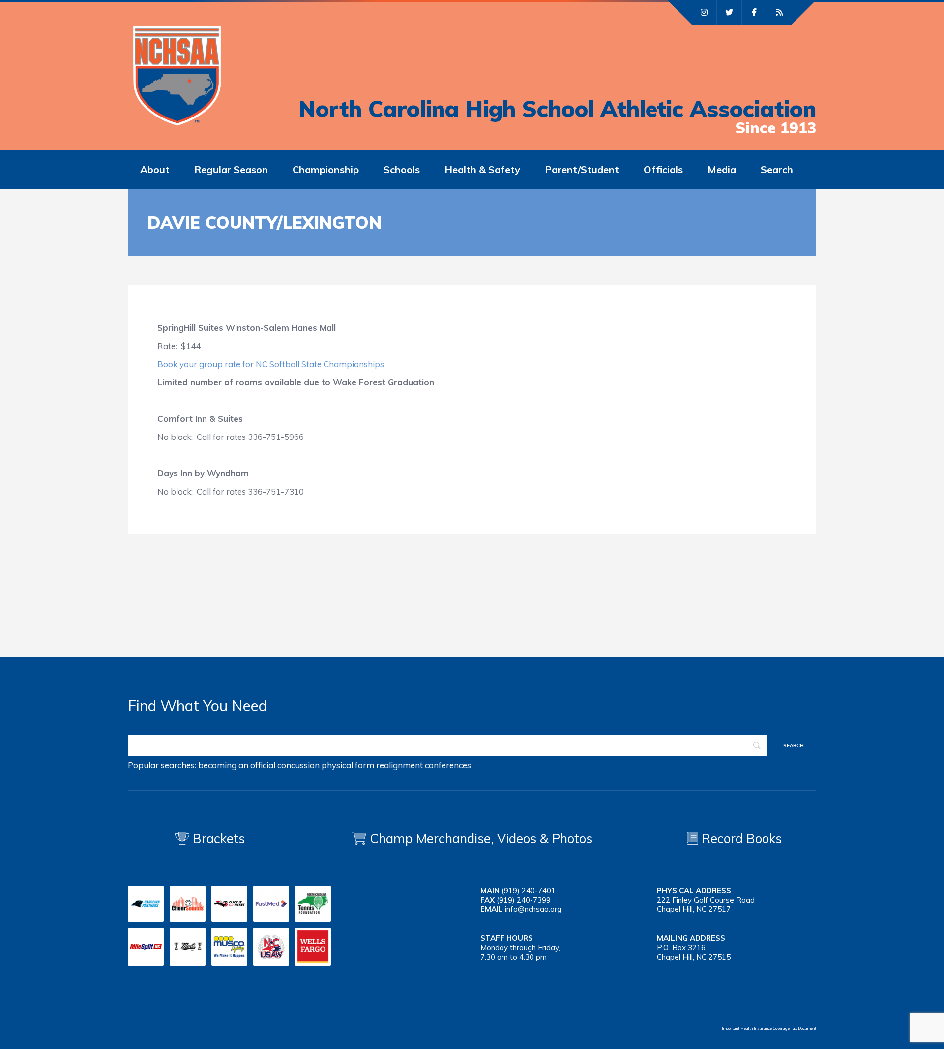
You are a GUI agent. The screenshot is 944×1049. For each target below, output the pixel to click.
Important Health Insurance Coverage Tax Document (769, 1028)
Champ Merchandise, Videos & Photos (481, 838)
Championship (326, 169)
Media (722, 169)
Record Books (740, 838)
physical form (348, 765)
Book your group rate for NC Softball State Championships (270, 364)
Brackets (217, 838)
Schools (402, 169)
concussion (298, 765)
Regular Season (231, 169)
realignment (399, 765)
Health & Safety (482, 169)
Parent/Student (582, 169)
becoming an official (236, 765)
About (155, 169)
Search (777, 169)
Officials (663, 169)
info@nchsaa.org (533, 909)
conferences (448, 765)
